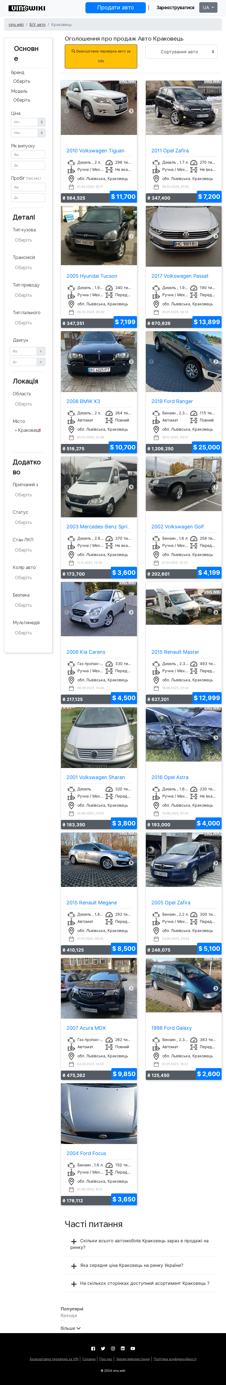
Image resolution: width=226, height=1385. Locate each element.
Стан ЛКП (23, 539)
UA (207, 7)
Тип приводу (26, 285)
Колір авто (24, 567)
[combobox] (28, 82)
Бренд (17, 72)
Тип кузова (24, 229)
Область (22, 393)
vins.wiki (16, 24)
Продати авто (115, 7)
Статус (20, 512)
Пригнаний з (25, 484)
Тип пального (27, 312)
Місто (19, 421)
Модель (19, 91)
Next (131, 111)
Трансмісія (24, 257)
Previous (66, 111)
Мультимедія (26, 622)
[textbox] (28, 240)
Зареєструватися (175, 7)
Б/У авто (37, 24)
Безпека (21, 595)
